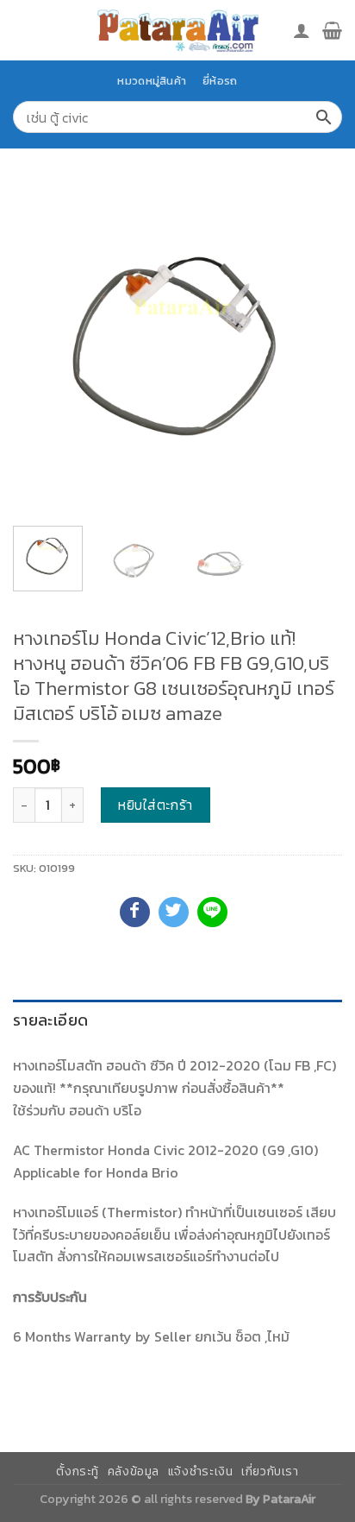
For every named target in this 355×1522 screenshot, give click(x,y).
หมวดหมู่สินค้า (151, 81)
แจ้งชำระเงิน (201, 1471)
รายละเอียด (50, 1020)
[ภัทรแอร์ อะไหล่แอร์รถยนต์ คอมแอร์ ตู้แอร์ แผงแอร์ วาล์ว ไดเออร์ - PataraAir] (177, 30)
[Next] (313, 348)
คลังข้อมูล (133, 1471)
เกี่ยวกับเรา (270, 1471)
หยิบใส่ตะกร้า (155, 804)
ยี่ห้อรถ (219, 81)
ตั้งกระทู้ (77, 1471)
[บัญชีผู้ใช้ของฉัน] (301, 30)
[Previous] (41, 348)
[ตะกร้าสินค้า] (332, 30)
